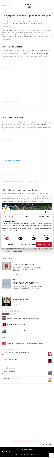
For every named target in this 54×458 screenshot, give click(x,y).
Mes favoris (12, 314)
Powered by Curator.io (46, 444)
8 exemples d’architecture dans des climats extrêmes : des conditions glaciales (26, 282)
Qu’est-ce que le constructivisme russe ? (16, 324)
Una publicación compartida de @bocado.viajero (21, 108)
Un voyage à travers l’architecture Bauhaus (17, 330)
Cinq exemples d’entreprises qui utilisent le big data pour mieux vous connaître (25, 343)
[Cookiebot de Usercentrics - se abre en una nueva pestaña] (46, 212)
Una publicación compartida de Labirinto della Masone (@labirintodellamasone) (21, 181)
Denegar (10, 244)
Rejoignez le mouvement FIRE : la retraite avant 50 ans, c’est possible (23, 318)
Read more (18, 274)
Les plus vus (6, 314)
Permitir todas (44, 244)
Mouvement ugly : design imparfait (23, 264)
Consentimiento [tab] (9, 216)
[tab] (5, 314)
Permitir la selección (27, 244)
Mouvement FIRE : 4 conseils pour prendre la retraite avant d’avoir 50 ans (24, 337)
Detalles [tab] (27, 216)
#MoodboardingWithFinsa (21, 299)
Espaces (4, 17)
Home (8, 17)
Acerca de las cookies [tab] (44, 216)
